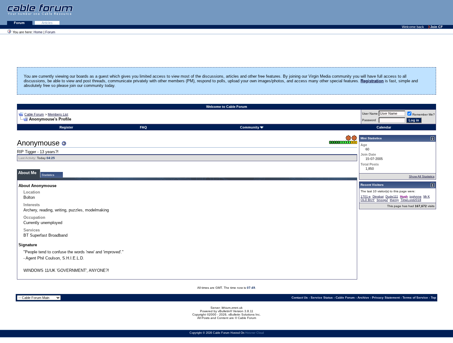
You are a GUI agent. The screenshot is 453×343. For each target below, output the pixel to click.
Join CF (436, 27)
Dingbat (378, 196)
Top (433, 297)
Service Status (322, 297)
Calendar (384, 127)
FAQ (143, 127)
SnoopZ (382, 200)
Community (249, 127)
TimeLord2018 (411, 200)
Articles (47, 23)
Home (38, 32)
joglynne (416, 196)
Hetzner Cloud (254, 332)
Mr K (426, 196)
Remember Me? (423, 114)
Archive (363, 297)
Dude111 (392, 196)
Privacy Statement (386, 297)
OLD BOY (368, 200)
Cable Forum (34, 114)
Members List (58, 114)
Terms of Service (415, 297)
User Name (370, 113)
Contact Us (300, 297)
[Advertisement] (378, 12)
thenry (394, 200)
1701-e (366, 196)
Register (66, 127)
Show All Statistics (422, 176)
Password (369, 120)
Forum (20, 23)
